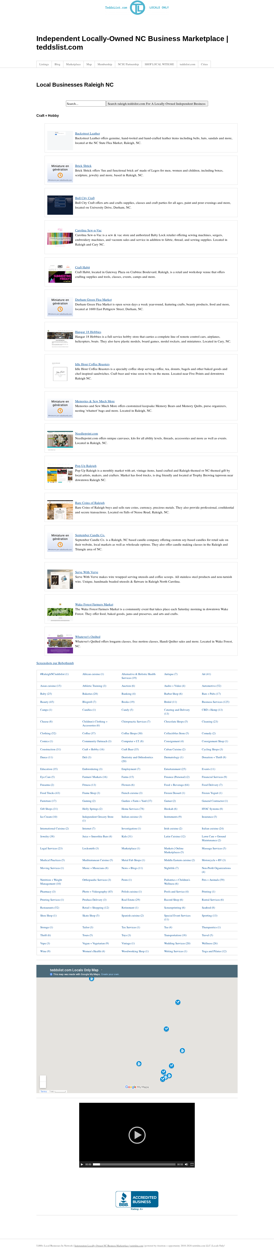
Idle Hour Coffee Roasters (92, 364)
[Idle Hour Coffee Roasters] (60, 383)
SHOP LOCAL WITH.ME (159, 64)
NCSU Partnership (128, 64)
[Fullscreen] (192, 1164)
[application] (137, 1135)
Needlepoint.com (86, 433)
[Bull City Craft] (60, 217)
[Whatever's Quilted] (60, 656)
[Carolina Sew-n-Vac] (60, 249)
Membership (105, 64)
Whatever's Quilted (87, 636)
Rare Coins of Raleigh (90, 502)
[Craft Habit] (60, 286)
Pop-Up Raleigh (86, 465)
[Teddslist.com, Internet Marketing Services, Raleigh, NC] (137, 1200)
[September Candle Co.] (60, 554)
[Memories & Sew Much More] (60, 420)
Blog (57, 64)
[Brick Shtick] (60, 185)
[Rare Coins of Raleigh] (60, 522)
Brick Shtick (83, 165)
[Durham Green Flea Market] (60, 319)
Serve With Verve (86, 572)
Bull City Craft (85, 198)
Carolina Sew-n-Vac (88, 230)
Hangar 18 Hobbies (88, 332)
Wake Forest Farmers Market (94, 604)
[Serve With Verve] (60, 591)
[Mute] (186, 1164)
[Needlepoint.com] (60, 453)
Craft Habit (82, 267)
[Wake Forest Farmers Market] (60, 624)
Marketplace (73, 64)
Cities (204, 64)
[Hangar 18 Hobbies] (60, 351)
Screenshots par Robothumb (55, 663)
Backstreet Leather (87, 133)
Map (89, 64)
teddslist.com (187, 64)
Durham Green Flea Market (93, 299)
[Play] (82, 1164)
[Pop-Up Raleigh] (60, 485)
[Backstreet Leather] (60, 153)
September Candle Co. (90, 535)
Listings (44, 64)
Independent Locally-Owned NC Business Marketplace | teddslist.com (108, 1245)
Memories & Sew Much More (95, 401)
